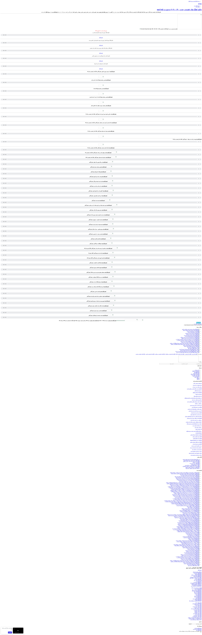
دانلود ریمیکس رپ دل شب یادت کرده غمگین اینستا (190, 543)
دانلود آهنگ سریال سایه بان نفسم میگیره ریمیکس (190, 509)
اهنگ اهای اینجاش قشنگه (197, 392)
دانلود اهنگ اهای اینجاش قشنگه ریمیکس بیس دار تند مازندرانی (188, 523)
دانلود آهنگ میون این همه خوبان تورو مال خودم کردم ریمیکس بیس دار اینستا (186, 495)
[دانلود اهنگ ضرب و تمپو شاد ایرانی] (193, 534)
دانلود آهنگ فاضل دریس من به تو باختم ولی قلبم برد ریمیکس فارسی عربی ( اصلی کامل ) (184, 487)
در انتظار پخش (196, 377)
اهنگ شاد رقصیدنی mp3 (180, 354)
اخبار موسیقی (197, 370)
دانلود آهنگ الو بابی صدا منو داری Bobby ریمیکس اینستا (190, 519)
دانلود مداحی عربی (198, 605)
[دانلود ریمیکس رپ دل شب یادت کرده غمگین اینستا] (190, 542)
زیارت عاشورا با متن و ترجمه (196, 445)
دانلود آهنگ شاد (112, 71)
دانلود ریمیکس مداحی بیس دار (196, 608)
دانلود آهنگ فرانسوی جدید (197, 598)
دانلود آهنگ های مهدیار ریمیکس (194, 539)
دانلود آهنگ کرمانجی (198, 593)
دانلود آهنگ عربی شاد (198, 592)
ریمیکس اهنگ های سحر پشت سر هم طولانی (194, 431)
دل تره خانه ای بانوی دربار (197, 425)
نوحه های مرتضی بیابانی (197, 383)
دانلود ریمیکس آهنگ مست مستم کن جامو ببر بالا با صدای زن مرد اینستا (187, 517)
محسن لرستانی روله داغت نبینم (196, 619)
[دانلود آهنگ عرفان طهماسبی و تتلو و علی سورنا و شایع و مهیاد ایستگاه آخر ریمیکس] (184, 343)
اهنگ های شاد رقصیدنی (94, 320)
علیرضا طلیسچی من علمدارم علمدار (195, 618)
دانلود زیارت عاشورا (198, 612)
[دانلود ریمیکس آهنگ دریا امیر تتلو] (193, 347)
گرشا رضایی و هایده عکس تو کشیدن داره (194, 401)
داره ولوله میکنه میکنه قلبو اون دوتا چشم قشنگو (193, 398)
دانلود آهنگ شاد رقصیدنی (112, 320)
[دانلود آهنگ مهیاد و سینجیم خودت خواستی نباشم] (190, 329)
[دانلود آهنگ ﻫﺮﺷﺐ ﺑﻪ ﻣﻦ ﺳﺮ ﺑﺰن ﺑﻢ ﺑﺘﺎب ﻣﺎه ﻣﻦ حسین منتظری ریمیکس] (186, 492)
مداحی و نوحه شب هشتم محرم (196, 451)
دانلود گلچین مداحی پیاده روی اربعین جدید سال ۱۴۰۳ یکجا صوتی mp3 (187, 477)
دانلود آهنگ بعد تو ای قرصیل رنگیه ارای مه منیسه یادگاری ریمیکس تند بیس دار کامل (184, 485)
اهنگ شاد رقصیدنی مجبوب (140, 354)
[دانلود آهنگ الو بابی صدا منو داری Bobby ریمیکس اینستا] (189, 518)
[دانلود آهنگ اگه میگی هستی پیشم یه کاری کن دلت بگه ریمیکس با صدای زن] (186, 498)
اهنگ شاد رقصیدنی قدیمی (150, 354)
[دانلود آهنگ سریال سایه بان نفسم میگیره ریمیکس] (190, 508)
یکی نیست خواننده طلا (198, 396)
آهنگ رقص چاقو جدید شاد (197, 436)
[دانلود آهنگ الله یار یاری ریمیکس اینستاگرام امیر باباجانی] (189, 510)
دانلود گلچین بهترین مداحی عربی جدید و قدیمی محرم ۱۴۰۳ (189, 481)
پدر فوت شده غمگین (198, 390)
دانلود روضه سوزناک (198, 604)
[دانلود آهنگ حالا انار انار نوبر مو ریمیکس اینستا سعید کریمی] (188, 520)
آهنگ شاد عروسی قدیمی (195, 464)
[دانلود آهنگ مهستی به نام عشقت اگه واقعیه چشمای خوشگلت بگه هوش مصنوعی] (185, 502)
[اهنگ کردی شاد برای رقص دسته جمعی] (192, 532)
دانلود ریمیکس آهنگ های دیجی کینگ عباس (192, 465)
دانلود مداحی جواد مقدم (197, 615)
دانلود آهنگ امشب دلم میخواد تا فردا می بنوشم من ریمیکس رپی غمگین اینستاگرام (185, 491)
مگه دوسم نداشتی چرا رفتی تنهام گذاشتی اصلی (193, 416)
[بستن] (14, 629)
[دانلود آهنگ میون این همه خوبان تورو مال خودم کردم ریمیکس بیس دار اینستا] (185, 494)
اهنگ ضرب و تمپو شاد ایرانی (197, 407)
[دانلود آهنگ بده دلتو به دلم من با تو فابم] (192, 333)
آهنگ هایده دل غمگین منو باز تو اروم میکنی (194, 418)
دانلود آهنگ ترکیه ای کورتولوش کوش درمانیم (191, 346)
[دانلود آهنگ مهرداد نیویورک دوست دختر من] (191, 335)
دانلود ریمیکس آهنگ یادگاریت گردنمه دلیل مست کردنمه (189, 350)
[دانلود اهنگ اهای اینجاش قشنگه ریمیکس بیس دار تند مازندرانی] (188, 522)
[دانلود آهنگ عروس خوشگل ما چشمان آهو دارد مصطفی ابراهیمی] (187, 526)
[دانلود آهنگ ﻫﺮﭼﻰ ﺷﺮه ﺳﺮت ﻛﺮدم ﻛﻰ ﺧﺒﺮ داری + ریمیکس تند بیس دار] (186, 496)
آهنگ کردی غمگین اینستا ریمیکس (196, 442)
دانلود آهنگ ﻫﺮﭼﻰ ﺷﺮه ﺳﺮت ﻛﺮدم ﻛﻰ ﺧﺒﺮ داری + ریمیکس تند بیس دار (187, 497)
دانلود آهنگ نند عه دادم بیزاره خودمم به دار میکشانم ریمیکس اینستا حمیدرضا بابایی (185, 489)
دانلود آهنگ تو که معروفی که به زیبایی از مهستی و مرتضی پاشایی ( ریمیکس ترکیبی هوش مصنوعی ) (182, 501)
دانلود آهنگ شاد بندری (198, 595)
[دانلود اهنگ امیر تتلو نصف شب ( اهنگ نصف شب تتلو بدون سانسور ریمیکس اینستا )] (184, 472)
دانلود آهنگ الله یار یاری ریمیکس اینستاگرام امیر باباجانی (189, 511)
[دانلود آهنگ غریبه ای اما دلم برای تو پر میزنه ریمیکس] (189, 337)
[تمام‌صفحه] (14, 632)
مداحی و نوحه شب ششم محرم (196, 455)
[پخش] (16, 632)
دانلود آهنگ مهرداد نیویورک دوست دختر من (192, 336)
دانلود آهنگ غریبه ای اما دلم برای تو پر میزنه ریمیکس (190, 338)
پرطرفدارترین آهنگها (195, 371)
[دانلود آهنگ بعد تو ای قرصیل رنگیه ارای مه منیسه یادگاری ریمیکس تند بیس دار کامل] (184, 484)
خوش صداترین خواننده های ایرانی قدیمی (195, 409)
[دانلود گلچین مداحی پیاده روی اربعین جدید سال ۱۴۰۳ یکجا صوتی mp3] (187, 476)
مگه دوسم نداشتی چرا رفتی (197, 399)
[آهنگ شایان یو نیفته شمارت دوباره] (193, 331)
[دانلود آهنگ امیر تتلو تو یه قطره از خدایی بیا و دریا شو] (190, 341)
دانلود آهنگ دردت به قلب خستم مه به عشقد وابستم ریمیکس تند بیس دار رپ (186, 529)
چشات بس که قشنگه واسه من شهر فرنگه (194, 423)
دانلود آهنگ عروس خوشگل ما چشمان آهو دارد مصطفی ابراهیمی (188, 527)
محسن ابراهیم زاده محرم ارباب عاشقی (195, 617)
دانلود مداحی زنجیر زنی (197, 609)
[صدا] (18, 632)
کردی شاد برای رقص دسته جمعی (196, 405)
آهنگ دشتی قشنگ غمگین (197, 438)
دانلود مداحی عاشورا (198, 611)
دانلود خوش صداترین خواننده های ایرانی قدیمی (191, 537)
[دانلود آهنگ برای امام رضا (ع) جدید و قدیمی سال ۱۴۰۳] (189, 474)
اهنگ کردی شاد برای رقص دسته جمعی (192, 533)
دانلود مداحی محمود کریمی (197, 616)
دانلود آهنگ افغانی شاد (198, 591)
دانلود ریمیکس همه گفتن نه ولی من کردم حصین (191, 513)
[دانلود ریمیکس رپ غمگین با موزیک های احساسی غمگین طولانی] (188, 530)
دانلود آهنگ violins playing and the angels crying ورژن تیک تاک (188, 525)
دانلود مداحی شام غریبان (197, 613)
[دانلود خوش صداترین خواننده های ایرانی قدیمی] (191, 536)
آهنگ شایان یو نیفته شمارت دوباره (193, 332)
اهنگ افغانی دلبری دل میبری (194, 463)
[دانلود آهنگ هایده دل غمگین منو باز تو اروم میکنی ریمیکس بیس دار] (187, 540)
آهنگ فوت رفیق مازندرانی (197, 444)
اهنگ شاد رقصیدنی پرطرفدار (170, 354)
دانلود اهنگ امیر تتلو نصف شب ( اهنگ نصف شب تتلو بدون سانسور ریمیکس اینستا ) (185, 473)
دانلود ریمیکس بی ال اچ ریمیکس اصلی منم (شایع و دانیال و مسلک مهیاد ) (186, 545)
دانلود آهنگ (101, 37)
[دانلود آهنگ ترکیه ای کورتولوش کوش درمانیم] (191, 345)
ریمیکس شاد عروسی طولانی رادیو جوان (192, 468)
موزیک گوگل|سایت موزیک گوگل (193, 1)
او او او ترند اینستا (199, 394)
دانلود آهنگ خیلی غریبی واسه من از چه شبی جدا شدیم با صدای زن (188, 340)
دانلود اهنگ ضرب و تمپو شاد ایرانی (193, 535)
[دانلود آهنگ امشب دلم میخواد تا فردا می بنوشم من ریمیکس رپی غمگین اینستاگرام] (184, 490)
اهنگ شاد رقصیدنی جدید (173, 28)
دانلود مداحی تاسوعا (198, 610)
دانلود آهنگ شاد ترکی (198, 628)
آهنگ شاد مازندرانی (198, 588)
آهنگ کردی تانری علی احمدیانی (196, 412)
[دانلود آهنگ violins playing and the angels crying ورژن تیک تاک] (188, 524)
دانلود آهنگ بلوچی (199, 597)
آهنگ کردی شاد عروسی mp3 (197, 587)
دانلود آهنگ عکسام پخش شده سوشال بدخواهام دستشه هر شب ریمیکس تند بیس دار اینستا (183, 515)
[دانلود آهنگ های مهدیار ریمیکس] (193, 538)
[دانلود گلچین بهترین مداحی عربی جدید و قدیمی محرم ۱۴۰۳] (188, 480)
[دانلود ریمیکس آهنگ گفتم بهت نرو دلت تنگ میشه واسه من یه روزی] (187, 351)
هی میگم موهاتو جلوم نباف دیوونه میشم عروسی (191, 459)
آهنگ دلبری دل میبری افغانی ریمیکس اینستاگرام (191, 466)
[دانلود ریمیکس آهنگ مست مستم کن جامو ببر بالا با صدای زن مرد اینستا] (186, 516)
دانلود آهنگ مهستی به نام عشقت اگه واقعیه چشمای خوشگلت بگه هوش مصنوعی (185, 503)
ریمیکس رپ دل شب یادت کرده (196, 420)
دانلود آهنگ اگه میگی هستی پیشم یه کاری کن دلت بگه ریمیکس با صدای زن (186, 499)
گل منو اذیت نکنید (198, 429)
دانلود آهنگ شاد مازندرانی (197, 629)
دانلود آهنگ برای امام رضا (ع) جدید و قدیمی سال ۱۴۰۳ (190, 475)
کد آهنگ (198, 379)
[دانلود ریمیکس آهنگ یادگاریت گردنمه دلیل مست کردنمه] (189, 349)
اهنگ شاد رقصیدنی (188, 354)
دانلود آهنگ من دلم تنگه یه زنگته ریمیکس (192, 467)
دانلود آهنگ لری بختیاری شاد (197, 589)
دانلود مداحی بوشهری (198, 607)
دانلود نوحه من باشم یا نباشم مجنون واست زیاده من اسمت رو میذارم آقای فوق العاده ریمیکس (183, 483)
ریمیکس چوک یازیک (198, 427)
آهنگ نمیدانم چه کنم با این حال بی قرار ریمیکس (191, 461)
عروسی (94, 219)
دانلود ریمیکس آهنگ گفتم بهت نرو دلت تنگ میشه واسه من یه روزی (187, 352)
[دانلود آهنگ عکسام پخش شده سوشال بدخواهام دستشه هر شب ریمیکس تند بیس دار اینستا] (183, 514)
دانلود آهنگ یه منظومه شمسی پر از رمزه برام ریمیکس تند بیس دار (188, 505)
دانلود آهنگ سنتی (199, 594)
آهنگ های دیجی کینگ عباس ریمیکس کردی (194, 388)
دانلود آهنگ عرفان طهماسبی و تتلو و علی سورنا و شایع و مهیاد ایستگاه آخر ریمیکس (185, 344)
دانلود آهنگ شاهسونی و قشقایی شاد (195, 600)
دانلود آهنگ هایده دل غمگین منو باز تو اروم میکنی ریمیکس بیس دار (188, 541)
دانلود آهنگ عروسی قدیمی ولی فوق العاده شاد (191, 460)
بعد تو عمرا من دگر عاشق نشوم (196, 414)
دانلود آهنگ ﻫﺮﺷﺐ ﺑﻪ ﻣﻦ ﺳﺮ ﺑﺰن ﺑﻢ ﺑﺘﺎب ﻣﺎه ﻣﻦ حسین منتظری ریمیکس (186, 493)
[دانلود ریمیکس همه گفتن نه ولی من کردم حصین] (190, 512)
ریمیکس (198, 378)
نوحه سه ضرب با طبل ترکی (197, 449)
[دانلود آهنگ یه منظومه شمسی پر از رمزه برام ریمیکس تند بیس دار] (187, 504)
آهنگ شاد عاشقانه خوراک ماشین (196, 434)
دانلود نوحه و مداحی (196, 376)
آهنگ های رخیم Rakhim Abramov (196, 440)
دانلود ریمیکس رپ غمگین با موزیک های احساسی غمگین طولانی (188, 531)
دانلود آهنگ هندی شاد (198, 596)
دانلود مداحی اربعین (198, 614)
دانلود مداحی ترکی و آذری (197, 606)
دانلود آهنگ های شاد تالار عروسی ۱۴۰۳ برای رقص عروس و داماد (188, 479)
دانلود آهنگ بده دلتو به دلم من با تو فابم (192, 334)
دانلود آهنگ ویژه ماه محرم (197, 603)
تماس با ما (197, 6)
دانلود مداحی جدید (198, 602)
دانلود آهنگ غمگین (196, 373)
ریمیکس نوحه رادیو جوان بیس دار (196, 447)
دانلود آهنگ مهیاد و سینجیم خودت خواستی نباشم (191, 330)
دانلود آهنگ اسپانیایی (198, 599)
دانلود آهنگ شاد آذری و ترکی (197, 590)
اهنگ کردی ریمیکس (196, 462)
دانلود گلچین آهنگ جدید (195, 375)
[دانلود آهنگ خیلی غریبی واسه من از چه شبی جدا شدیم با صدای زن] (187, 339)
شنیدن (10, 632)
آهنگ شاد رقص (194, 354)
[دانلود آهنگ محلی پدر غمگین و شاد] (193, 506)
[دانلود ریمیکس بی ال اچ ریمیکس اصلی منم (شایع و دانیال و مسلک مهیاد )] (186, 544)
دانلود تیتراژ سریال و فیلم (195, 374)
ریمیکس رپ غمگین (198, 403)
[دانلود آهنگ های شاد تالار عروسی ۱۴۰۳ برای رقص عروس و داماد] (187, 478)
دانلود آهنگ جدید (196, 5)
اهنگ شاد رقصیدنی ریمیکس (160, 354)
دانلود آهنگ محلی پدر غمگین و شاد (193, 507)
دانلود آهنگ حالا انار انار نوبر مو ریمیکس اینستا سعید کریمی (189, 521)
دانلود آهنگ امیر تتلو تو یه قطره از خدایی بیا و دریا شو (190, 342)
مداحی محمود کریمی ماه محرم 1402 (195, 453)
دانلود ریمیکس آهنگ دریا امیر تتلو (193, 348)
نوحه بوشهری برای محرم (197, 385)
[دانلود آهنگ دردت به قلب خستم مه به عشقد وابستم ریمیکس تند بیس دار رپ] (185, 528)
